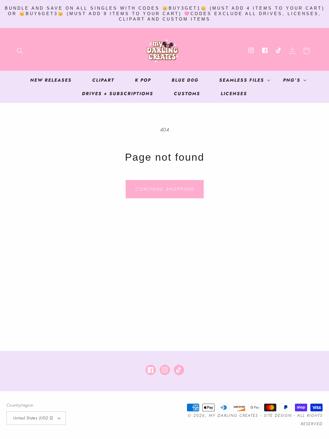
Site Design (278, 415)
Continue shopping (164, 189)
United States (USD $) (33, 418)
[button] (20, 51)
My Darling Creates (233, 415)
